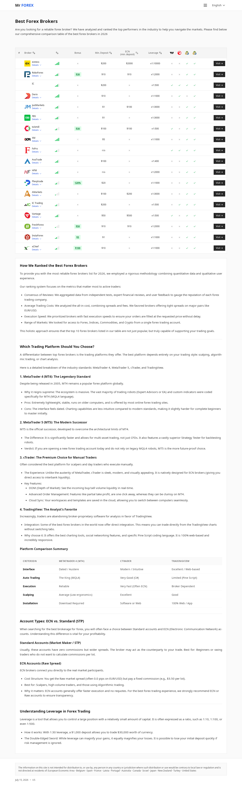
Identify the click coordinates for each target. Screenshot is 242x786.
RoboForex (37, 72)
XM (33, 137)
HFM (34, 170)
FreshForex (38, 224)
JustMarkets (38, 105)
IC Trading (37, 203)
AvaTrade (37, 159)
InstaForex (37, 235)
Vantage (36, 213)
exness (35, 61)
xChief (35, 246)
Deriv (35, 94)
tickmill (35, 126)
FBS (34, 116)
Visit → (219, 63)
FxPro (35, 148)
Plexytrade (37, 181)
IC (33, 83)
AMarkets (37, 192)
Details (35, 64)
